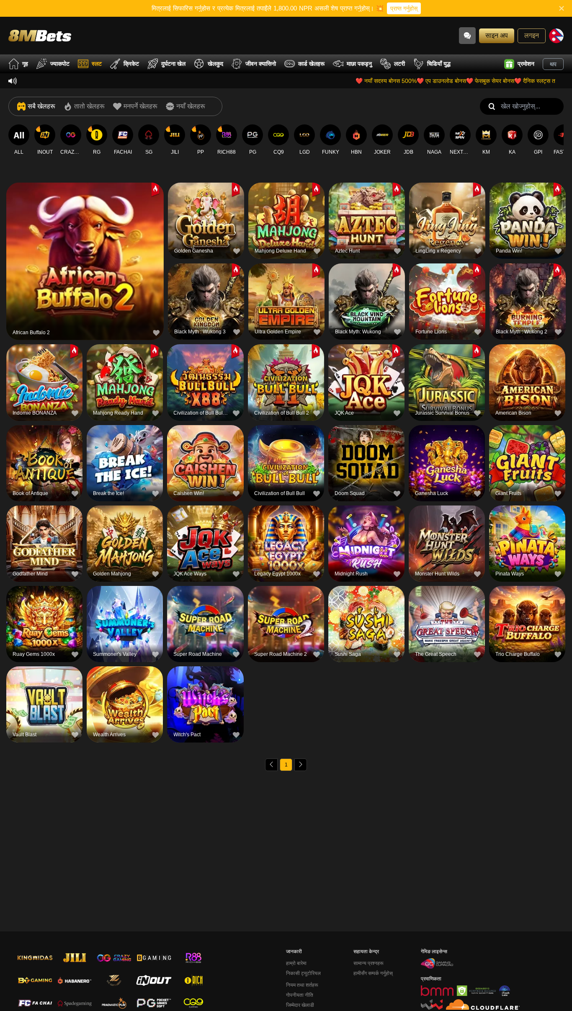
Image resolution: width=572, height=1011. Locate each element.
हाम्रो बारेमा (296, 963)
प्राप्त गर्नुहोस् (403, 8)
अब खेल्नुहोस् (85, 262)
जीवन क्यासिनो (260, 63)
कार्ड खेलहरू (311, 63)
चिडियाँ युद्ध (439, 63)
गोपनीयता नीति (299, 995)
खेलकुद (215, 63)
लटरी (399, 63)
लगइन (531, 35)
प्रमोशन (526, 63)
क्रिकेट (131, 63)
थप (553, 64)
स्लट (97, 63)
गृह (25, 63)
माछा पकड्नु (359, 63)
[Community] (467, 35)
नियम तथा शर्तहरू (302, 985)
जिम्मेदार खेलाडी (300, 1005)
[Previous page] (271, 764)
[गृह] (39, 35)
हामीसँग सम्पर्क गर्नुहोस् (373, 973)
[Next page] (300, 764)
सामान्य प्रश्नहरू (368, 963)
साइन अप (496, 35)
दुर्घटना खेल (173, 63)
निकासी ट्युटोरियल (303, 973)
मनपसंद (85, 243)
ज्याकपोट (60, 63)
